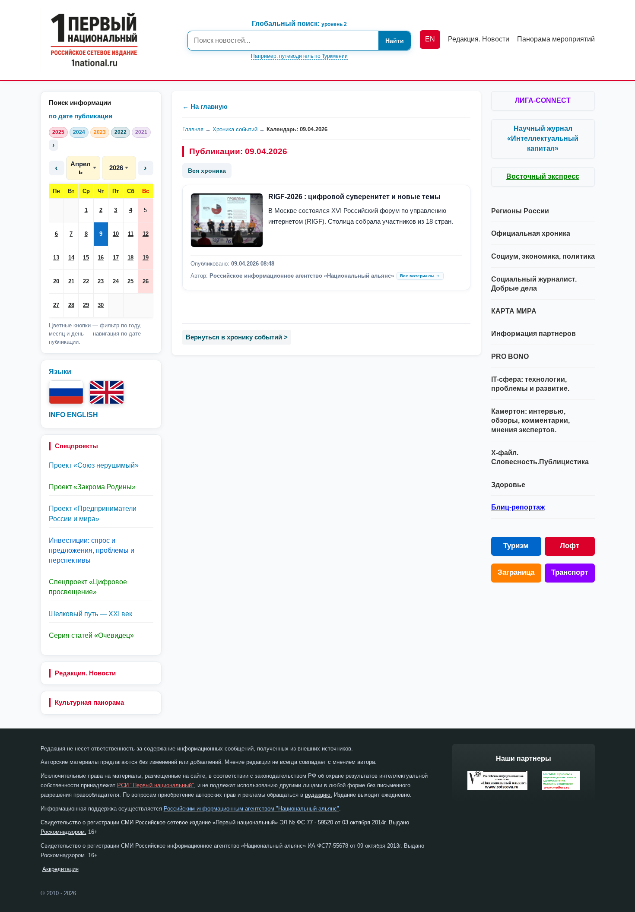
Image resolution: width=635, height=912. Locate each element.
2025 (58, 132)
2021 (141, 132)
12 (146, 234)
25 (130, 281)
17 (116, 257)
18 (130, 257)
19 (146, 257)
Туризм (516, 546)
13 (56, 257)
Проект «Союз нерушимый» (94, 465)
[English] (106, 392)
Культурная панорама (89, 702)
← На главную (205, 106)
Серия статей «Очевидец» (91, 635)
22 (86, 281)
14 (71, 257)
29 (86, 305)
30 (101, 305)
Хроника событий (235, 129)
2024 (79, 132)
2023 (100, 132)
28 (71, 305)
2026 (116, 167)
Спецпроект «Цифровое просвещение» (88, 586)
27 (56, 305)
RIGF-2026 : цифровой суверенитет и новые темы (354, 196)
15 (86, 257)
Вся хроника (207, 170)
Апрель (80, 167)
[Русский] (66, 392)
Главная (192, 129)
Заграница (516, 572)
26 (146, 281)
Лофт (569, 546)
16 (101, 257)
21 (71, 281)
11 (130, 234)
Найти (394, 40)
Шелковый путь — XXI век (90, 614)
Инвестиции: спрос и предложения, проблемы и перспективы (91, 550)
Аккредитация (60, 869)
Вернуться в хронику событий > (237, 337)
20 (56, 281)
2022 (120, 132)
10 (116, 234)
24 (116, 281)
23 (101, 281)
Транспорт (569, 572)
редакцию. (318, 795)
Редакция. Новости (85, 673)
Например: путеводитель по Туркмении (299, 56)
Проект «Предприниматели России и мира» (93, 513)
